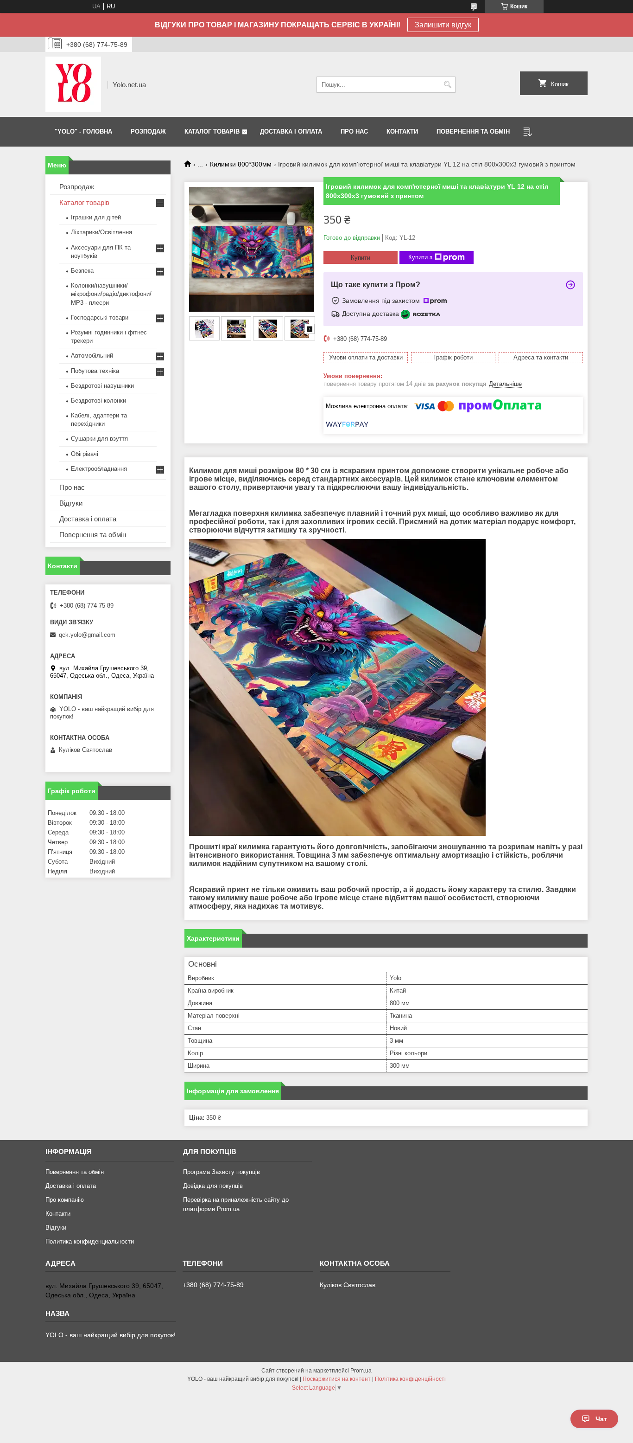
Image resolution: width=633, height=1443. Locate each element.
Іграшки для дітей (96, 217)
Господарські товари (99, 317)
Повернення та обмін (92, 535)
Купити (360, 257)
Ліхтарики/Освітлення (101, 232)
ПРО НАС (354, 131)
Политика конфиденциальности (89, 1241)
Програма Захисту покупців (221, 1171)
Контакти (57, 1213)
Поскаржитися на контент (337, 1379)
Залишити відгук (443, 25)
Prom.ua (361, 1370)
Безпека (82, 270)
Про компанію (64, 1199)
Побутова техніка (95, 370)
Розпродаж (76, 187)
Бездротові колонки (98, 400)
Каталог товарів (84, 202)
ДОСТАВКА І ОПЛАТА (291, 131)
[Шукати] (447, 85)
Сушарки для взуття (99, 438)
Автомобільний (92, 355)
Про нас (72, 487)
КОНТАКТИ (402, 131)
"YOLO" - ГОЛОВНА (83, 131)
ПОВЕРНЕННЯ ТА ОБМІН (473, 131)
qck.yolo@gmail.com (87, 634)
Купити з (420, 257)
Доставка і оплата (87, 519)
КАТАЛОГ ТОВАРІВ (212, 131)
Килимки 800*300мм (241, 164)
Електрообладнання (99, 468)
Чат (601, 1419)
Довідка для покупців (213, 1185)
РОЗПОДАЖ (148, 131)
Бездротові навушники (102, 385)
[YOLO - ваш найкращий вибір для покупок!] (73, 84)
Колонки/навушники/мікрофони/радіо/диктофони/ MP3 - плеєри (111, 294)
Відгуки (70, 503)
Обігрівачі (84, 453)
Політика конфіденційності (410, 1379)
